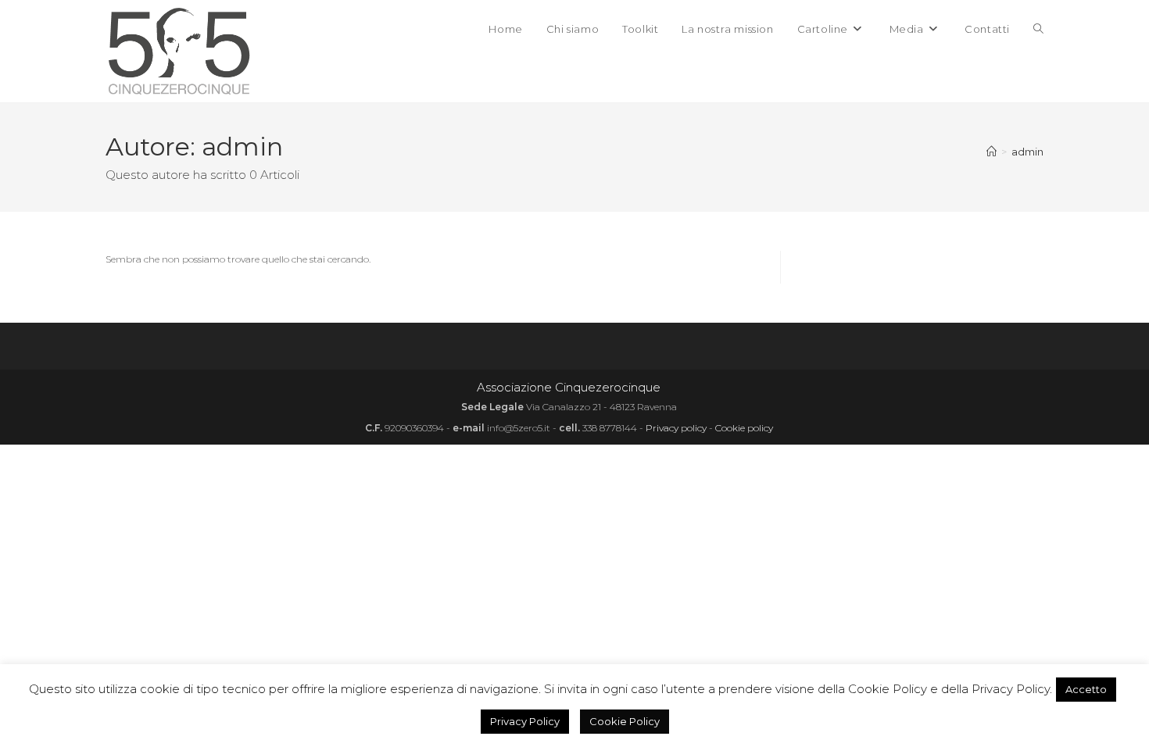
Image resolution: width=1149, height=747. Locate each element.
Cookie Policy (624, 721)
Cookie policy (744, 428)
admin (1027, 151)
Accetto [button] (1086, 689)
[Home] (991, 151)
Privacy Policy (525, 721)
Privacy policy (676, 428)
